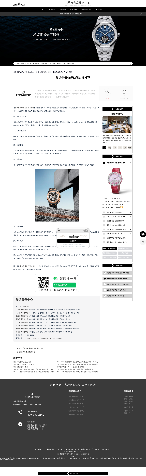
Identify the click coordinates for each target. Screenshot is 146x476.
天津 (124, 148)
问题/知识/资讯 (86, 9)
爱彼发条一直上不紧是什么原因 (118, 216)
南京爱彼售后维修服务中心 (29, 266)
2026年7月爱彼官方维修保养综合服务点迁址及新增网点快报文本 (80, 364)
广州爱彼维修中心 (22, 322)
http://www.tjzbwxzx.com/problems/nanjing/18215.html (43, 338)
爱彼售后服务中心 (78, 2)
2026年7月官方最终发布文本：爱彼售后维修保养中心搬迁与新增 (36, 369)
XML (73, 456)
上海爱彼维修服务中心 (76, 400)
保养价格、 (128, 407)
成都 (129, 148)
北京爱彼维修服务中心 (76, 396)
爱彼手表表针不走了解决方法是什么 (119, 233)
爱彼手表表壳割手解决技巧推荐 (118, 221)
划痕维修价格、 (129, 401)
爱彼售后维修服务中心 (85, 449)
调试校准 (127, 413)
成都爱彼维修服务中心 (76, 414)
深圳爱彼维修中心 (22, 325)
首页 (43, 9)
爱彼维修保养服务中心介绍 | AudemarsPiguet (123, 163)
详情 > (111, 143)
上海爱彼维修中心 (22, 316)
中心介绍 (73, 9)
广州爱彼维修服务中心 (76, 407)
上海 (109, 148)
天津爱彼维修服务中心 (76, 403)
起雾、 (131, 399)
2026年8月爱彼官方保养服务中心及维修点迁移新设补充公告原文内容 (81, 362)
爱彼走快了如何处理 (20, 367)
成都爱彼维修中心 (22, 332)
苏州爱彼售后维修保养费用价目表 (125, 257)
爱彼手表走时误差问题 (114, 212)
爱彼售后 (26, 306)
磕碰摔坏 (127, 403)
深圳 (119, 148)
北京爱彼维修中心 (22, 309)
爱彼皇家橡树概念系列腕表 (109, 253)
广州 (114, 148)
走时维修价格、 (129, 396)
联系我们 (99, 9)
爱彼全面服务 (128, 391)
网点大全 (63, 9)
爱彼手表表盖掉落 (109, 248)
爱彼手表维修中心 (109, 257)
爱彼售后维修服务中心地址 (24, 108)
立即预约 (73, 241)
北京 (104, 148)
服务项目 (52, 9)
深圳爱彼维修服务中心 (76, 411)
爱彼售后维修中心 (27, 72)
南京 (49, 72)
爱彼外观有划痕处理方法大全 (23, 364)
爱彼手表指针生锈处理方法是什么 (31, 348)
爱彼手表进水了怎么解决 (22, 362)
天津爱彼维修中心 (22, 328)
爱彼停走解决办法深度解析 (116, 225)
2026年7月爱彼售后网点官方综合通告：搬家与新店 (75, 369)
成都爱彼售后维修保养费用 (125, 248)
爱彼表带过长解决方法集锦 (116, 238)
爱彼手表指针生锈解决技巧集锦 (118, 242)
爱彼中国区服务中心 (76, 391)
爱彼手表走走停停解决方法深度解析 (119, 229)
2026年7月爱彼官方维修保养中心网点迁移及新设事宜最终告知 (79, 372)
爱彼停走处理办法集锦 (27, 352)
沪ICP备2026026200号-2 (80, 454)
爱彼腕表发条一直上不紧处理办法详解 (70, 367)
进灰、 (126, 399)
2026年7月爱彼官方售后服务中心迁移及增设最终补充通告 (33, 372)
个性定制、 (128, 411)
